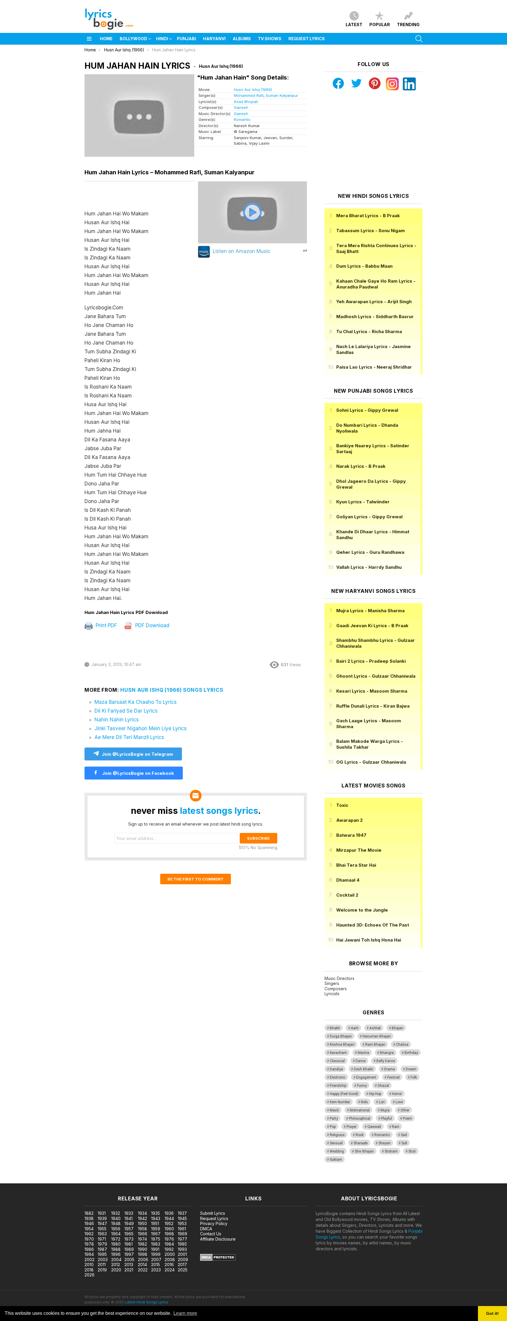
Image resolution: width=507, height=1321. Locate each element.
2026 (89, 1274)
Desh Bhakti (363, 1069)
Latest (354, 24)
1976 (169, 1238)
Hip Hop (375, 1094)
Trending (408, 24)
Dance (361, 1061)
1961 (182, 1228)
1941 (128, 1218)
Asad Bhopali (246, 101)
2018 (89, 1269)
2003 (103, 1259)
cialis (28, 1180)
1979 (102, 1243)
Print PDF (105, 625)
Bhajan (397, 1028)
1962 (89, 1233)
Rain (395, 1127)
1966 (142, 1233)
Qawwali (374, 1127)
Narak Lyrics (361, 466)
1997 (129, 1254)
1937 (182, 1213)
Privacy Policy (213, 1223)
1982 (142, 1243)
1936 (169, 1213)
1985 (182, 1243)
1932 (115, 1213)
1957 (128, 1228)
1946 (89, 1223)
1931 (102, 1213)
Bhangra (387, 1053)
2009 (183, 1259)
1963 (102, 1233)
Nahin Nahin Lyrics (116, 720)
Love (399, 1102)
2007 (156, 1259)
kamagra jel (103, 1180)
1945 (182, 1218)
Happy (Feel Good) (344, 1094)
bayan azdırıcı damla (54, 1180)
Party (334, 1118)
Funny (362, 1086)
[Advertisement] (373, 141)
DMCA (206, 1228)
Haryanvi (214, 38)
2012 (115, 1264)
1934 (142, 1213)
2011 (102, 1264)
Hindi (162, 38)
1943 (155, 1218)
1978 (89, 1243)
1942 (142, 1218)
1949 (129, 1223)
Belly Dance (385, 1061)
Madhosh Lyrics (375, 316)
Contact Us (210, 1233)
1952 (169, 1223)
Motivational (360, 1110)
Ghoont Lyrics (375, 676)
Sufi (404, 1143)
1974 (142, 1238)
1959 (155, 1228)
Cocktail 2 (347, 895)
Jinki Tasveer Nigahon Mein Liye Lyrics (140, 728)
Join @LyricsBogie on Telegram (137, 754)
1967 (155, 1233)
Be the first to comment (196, 879)
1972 (115, 1238)
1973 (128, 1238)
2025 (182, 1269)
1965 (128, 1233)
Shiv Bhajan (364, 1151)
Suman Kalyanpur (282, 95)
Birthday (411, 1053)
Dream (411, 1069)
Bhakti (335, 1028)
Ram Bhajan (375, 1044)
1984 (169, 1243)
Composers (336, 988)
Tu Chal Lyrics (369, 331)
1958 (142, 1228)
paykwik (83, 1180)
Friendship (338, 1086)
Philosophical (359, 1118)
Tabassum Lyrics (370, 230)
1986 (89, 1249)
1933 (128, 1213)
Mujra (385, 1110)
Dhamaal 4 (347, 880)
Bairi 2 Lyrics (371, 661)
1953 (182, 1223)
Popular (379, 24)
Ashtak (375, 1028)
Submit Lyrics (212, 1213)
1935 (155, 1213)
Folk (413, 1077)
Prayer (351, 1127)
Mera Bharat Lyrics (368, 215)
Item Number (340, 1102)
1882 (89, 1213)
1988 (116, 1249)
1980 (116, 1243)
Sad (404, 1135)
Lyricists (332, 993)
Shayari (384, 1143)
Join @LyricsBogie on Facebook (137, 773)
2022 (143, 1269)
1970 (89, 1238)
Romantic (242, 119)
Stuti (412, 1151)
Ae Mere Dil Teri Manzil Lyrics (129, 737)
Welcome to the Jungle (362, 910)
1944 (169, 1218)
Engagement (366, 1077)
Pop (333, 1127)
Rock (360, 1135)
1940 (116, 1218)
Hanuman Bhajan (377, 1036)
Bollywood (133, 38)
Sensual (336, 1143)
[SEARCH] (418, 39)
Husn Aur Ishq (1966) (253, 89)
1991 (155, 1249)
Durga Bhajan (341, 1036)
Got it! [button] (492, 1313)
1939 (102, 1218)
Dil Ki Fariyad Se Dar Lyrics (126, 711)
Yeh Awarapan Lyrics (374, 301)
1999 (155, 1254)
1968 (169, 1233)
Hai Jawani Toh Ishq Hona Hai (368, 940)
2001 (182, 1254)
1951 (155, 1223)
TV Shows (269, 38)
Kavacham (338, 1053)
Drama (389, 1069)
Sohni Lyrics (367, 410)
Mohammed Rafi (248, 95)
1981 (128, 1243)
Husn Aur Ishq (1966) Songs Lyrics (171, 690)
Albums (242, 38)
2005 (129, 1259)
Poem (407, 1118)
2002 (89, 1259)
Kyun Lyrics (363, 502)
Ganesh (241, 107)
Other (404, 1110)
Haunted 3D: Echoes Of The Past (372, 925)
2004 (116, 1259)
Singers (332, 983)
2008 (170, 1259)
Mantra (363, 1053)
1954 (89, 1228)
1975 (155, 1238)
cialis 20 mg (11, 1180)
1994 (89, 1254)
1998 (142, 1254)
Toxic (342, 805)
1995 (102, 1254)
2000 (170, 1254)
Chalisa (402, 1044)
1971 (102, 1238)
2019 (102, 1269)
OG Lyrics (371, 762)
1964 (116, 1233)
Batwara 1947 (351, 835)
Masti (334, 1110)
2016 (169, 1264)
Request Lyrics (306, 38)
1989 (129, 1249)
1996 (116, 1254)
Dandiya (336, 1069)
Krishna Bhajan (342, 1044)
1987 (102, 1249)
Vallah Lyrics (369, 567)
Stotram (391, 1151)
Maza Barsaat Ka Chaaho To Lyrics (135, 702)
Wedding (337, 1151)
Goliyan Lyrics (369, 516)
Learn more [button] (185, 1313)
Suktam (336, 1160)
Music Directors (339, 978)
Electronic (337, 1077)
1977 (182, 1238)
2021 (128, 1269)
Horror (397, 1094)
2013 (128, 1264)
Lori (382, 1102)
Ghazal (383, 1086)
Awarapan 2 (349, 820)
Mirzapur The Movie (358, 850)
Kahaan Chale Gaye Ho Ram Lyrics (375, 284)
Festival (393, 1077)
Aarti (355, 1028)
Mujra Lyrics (370, 610)
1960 (169, 1228)
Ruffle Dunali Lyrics (373, 706)
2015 (155, 1264)
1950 (142, 1223)
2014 (142, 1264)
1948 (116, 1223)
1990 (142, 1249)
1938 (89, 1218)
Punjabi (186, 38)
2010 (89, 1264)
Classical (337, 1061)
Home (106, 38)
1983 (155, 1243)
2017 (182, 1264)
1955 (102, 1228)
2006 (143, 1259)
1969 (182, 1233)
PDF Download (151, 625)
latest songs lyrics (219, 810)
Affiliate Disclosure (218, 1238)
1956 (115, 1228)
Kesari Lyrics (371, 691)
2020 (116, 1269)
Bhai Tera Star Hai (356, 865)
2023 (156, 1269)
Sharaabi (361, 1143)
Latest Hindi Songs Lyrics (146, 1302)
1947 (102, 1223)
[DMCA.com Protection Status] (218, 1259)
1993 (182, 1249)
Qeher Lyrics (370, 552)
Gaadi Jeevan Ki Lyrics (372, 625)
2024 (170, 1269)
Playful (386, 1118)
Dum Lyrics (364, 266)
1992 (169, 1249)
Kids (364, 1102)
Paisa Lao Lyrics (374, 367)
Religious (337, 1135)
